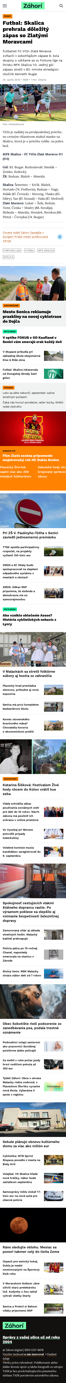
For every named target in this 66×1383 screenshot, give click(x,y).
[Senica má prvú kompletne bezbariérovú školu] (53, 707)
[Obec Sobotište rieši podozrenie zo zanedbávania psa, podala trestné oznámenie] (33, 1001)
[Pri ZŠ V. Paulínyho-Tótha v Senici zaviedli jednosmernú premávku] (33, 510)
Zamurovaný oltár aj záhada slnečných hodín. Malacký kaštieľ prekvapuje (21, 934)
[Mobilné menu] (5, 5)
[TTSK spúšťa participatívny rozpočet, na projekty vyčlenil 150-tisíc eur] (53, 551)
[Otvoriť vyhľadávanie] (61, 6)
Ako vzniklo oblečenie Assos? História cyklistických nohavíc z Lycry (29, 619)
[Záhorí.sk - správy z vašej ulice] (33, 5)
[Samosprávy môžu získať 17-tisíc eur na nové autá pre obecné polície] (53, 1196)
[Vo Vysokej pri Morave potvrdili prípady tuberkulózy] (53, 834)
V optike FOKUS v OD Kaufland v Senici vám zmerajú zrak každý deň (33, 339)
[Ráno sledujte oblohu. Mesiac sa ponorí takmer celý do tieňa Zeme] (33, 1225)
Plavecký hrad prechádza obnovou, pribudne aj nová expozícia (21, 690)
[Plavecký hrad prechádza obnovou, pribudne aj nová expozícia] (53, 690)
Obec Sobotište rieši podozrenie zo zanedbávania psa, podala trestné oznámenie (32, 1028)
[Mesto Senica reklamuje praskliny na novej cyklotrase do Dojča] (33, 283)
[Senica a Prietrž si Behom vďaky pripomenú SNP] (53, 1308)
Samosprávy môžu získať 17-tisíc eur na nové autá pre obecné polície (22, 1196)
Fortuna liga (12, 250)
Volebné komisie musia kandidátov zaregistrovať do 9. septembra (22, 851)
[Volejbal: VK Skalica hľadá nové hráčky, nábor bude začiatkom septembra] (53, 1178)
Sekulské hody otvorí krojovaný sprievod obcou (37, 471)
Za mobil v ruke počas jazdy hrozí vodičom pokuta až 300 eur (21, 1064)
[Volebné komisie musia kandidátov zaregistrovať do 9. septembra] (53, 852)
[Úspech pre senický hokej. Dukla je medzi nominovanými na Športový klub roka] (53, 1268)
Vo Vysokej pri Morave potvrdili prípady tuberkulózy (18, 834)
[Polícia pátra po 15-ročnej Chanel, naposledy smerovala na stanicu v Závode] (53, 955)
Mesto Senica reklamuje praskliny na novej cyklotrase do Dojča (32, 316)
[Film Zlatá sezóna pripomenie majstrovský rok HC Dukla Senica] (33, 428)
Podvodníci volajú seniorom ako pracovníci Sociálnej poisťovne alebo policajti (21, 1046)
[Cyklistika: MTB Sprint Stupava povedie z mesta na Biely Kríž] (53, 1160)
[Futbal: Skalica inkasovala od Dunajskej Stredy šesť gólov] (53, 374)
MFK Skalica (46, 250)
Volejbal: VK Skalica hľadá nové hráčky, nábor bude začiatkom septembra (20, 1178)
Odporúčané (11, 305)
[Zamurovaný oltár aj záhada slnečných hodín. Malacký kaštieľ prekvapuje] (53, 935)
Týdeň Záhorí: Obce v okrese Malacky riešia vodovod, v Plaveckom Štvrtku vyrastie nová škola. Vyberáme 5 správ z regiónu (22, 1086)
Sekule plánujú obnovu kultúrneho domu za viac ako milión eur (31, 1144)
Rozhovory (10, 779)
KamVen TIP (9, 451)
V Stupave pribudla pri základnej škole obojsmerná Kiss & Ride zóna (21, 356)
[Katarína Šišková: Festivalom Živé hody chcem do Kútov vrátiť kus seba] (33, 756)
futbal (29, 250)
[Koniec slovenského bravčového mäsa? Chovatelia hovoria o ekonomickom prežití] (53, 726)
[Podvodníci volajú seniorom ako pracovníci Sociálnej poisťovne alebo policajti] (53, 1046)
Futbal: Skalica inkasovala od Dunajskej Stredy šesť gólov (20, 373)
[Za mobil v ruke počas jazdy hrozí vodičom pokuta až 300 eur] (53, 1064)
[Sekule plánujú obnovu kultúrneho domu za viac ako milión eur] (33, 1119)
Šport (7, 16)
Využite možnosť (24, 1354)
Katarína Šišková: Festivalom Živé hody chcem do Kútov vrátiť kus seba (31, 789)
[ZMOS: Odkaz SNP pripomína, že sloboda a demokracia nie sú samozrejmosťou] (53, 593)
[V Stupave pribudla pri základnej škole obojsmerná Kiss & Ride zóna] (53, 356)
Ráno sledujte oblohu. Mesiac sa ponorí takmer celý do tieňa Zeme (31, 1249)
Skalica (8, 257)
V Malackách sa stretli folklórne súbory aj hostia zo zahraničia (29, 673)
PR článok (10, 331)
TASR (25, 79)
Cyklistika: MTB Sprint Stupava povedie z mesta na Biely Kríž (21, 1160)
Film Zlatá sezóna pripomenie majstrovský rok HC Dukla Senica (31, 458)
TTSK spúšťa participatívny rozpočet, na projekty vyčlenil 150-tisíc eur (21, 551)
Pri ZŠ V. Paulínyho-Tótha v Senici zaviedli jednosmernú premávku (30, 535)
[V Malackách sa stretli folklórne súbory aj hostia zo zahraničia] (33, 649)
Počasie (8, 387)
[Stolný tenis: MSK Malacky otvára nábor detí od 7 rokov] (53, 973)
